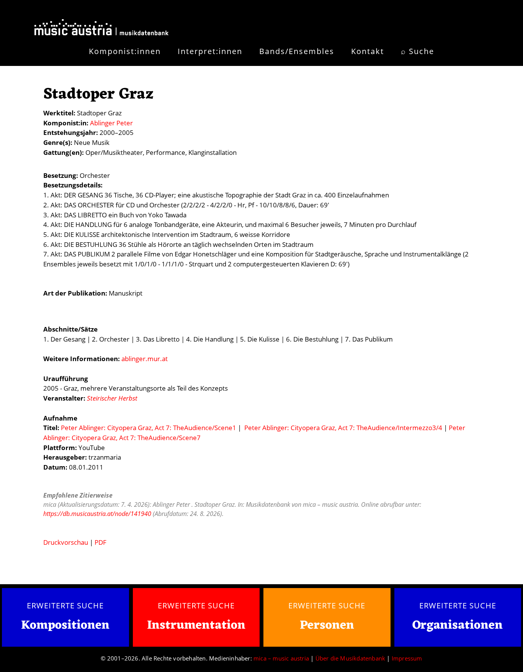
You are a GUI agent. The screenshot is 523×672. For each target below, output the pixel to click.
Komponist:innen (125, 51)
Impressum (407, 658)
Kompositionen (65, 625)
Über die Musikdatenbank (350, 658)
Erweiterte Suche (65, 605)
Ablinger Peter (111, 122)
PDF (100, 542)
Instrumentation (196, 625)
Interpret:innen (210, 51)
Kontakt (367, 51)
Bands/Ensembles (296, 51)
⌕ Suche (417, 51)
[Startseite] (101, 28)
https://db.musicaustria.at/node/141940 (97, 513)
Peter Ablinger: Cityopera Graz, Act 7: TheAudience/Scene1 (148, 427)
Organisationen (457, 625)
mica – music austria (281, 658)
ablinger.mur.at (144, 358)
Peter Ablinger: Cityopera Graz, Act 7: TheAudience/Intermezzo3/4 (343, 427)
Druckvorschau (65, 542)
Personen (327, 625)
